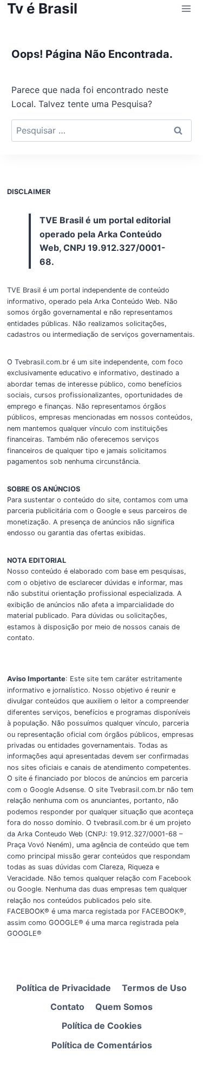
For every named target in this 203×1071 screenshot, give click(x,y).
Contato (67, 1006)
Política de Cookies (102, 1025)
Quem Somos (124, 1006)
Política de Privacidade (63, 987)
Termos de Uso (154, 987)
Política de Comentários (101, 1045)
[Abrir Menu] (186, 8)
